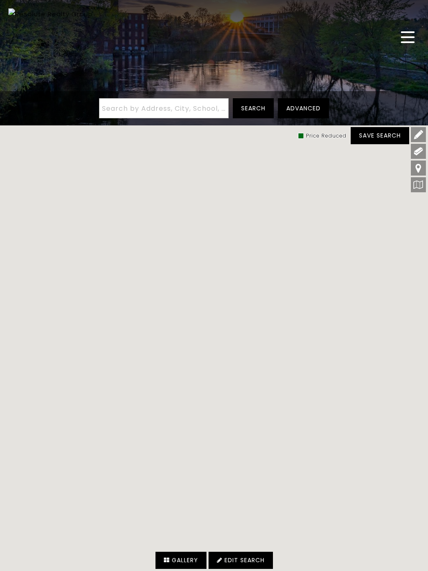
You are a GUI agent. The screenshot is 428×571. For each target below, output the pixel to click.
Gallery (184, 560)
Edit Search (243, 560)
